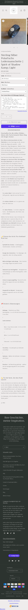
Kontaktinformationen (10, 596)
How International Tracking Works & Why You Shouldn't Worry (13, 477)
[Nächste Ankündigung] (25, 2)
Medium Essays (6, 495)
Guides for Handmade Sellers (10, 482)
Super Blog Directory (14, 603)
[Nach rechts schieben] (17, 47)
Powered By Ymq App (22, 111)
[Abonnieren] (23, 447)
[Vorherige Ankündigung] (2, 2)
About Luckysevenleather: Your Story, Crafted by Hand (12, 457)
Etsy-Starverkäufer (9, 538)
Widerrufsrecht (9, 593)
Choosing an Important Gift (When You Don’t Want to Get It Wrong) (14, 465)
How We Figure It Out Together (10, 461)
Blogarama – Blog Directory (14, 600)
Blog (4, 492)
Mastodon (2, 609)
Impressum (18, 596)
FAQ (4, 473)
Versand (7, 73)
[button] (3, 10)
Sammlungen (6, 489)
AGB (22, 596)
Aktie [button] (4, 402)
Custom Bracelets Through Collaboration (13, 470)
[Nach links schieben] (10, 47)
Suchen (5, 485)
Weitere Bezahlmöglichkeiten (14, 129)
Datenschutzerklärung (17, 593)
